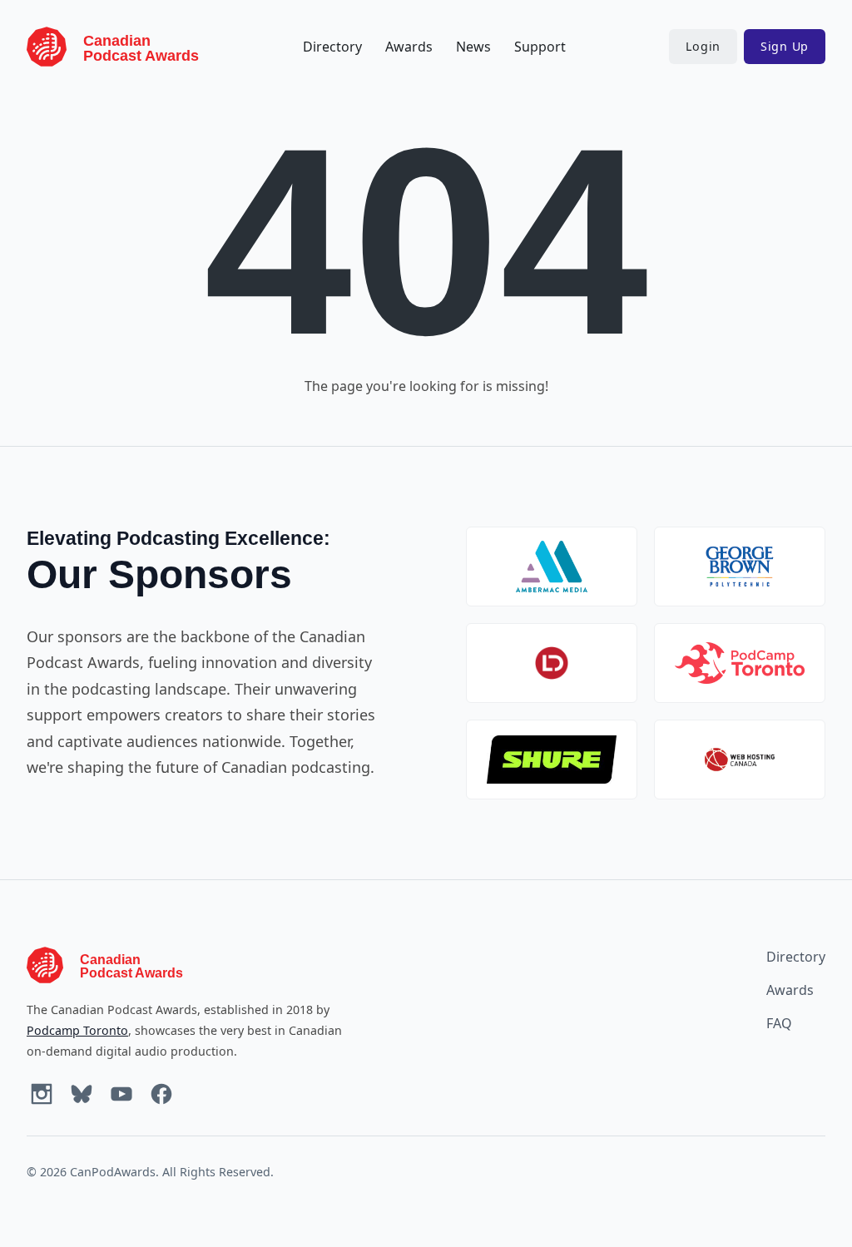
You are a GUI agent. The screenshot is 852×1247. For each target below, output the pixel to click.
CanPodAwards (113, 1172)
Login (703, 46)
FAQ (779, 1023)
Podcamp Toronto (77, 1030)
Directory (332, 46)
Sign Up (784, 46)
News (473, 46)
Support (540, 46)
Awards (409, 46)
